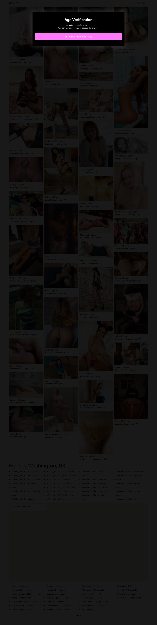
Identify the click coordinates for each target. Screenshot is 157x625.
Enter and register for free (78, 36)
